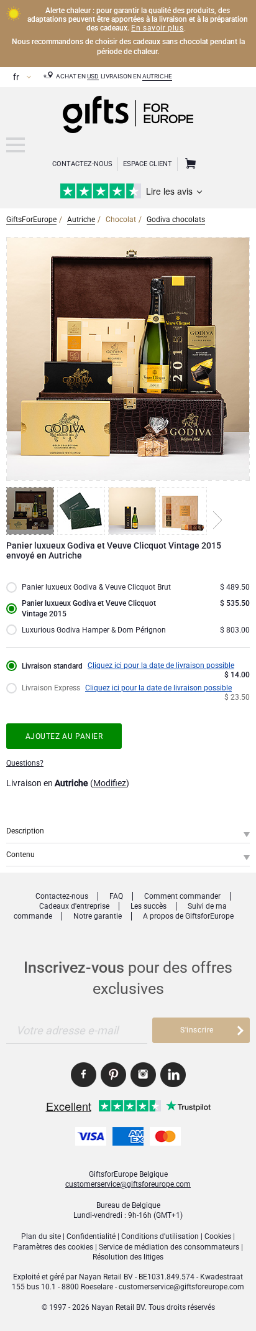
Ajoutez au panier (64, 736)
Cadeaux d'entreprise (74, 906)
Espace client (147, 164)
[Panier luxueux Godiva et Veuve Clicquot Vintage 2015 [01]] (31, 511)
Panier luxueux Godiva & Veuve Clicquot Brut (96, 587)
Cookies (217, 1236)
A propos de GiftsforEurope (188, 916)
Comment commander (182, 896)
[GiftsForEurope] (15, 144)
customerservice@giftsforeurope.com (128, 1184)
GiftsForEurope (31, 219)
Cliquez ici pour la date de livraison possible (161, 665)
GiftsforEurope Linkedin (173, 1074)
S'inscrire (197, 1030)
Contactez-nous (61, 896)
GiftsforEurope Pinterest (113, 1074)
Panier (189, 164)
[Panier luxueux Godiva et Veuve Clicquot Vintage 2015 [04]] (184, 511)
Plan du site (41, 1236)
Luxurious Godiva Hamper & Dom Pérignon (94, 630)
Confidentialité (91, 1236)
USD (93, 76)
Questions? (24, 763)
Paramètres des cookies (53, 1247)
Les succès (148, 906)
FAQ (116, 896)
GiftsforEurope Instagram (143, 1074)
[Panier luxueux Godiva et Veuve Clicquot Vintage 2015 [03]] (133, 511)
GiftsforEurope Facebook (83, 1074)
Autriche (157, 76)
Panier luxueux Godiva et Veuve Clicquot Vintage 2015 (89, 608)
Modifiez (109, 783)
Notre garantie (97, 916)
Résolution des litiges (128, 1257)
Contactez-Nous (82, 164)
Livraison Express (51, 688)
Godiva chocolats (176, 219)
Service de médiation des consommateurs (169, 1247)
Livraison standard (52, 666)
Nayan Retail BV (106, 1277)
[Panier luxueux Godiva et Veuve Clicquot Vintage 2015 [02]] (82, 511)
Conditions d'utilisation (160, 1236)
